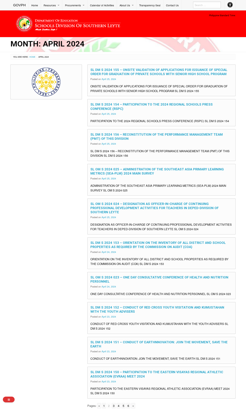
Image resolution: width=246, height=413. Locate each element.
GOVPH (19, 5)
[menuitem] (19, 5)
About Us (125, 5)
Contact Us (172, 5)
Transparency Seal (149, 5)
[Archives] (9, 399)
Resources (50, 5)
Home (34, 5)
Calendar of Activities (102, 5)
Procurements (73, 5)
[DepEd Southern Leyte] (94, 23)
